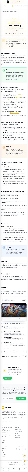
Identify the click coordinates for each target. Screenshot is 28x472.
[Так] (22, 356)
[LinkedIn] (19, 449)
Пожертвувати (18, 429)
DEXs (19, 94)
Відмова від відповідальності (6, 435)
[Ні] (25, 356)
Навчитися (17, 437)
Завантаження (18, 431)
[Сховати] (26, 2)
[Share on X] (17, 351)
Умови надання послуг (7, 427)
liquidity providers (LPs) (13, 99)
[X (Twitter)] (22, 449)
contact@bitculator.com (14, 464)
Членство (4, 448)
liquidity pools (18, 97)
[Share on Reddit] (24, 351)
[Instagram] (25, 449)
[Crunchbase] (16, 449)
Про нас (17, 427)
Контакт (3, 438)
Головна (3, 11)
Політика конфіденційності (6, 430)
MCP (3, 452)
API (2, 450)
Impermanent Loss (14, 112)
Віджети (3, 456)
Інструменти (18, 435)
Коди (3, 442)
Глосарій (8, 11)
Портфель (4, 454)
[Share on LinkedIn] (4, 351)
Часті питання (5, 432)
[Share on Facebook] (11, 351)
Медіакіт (4, 440)
